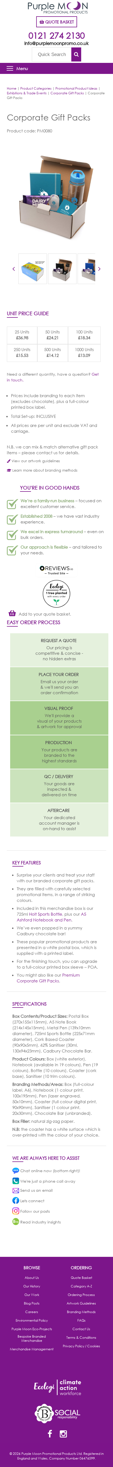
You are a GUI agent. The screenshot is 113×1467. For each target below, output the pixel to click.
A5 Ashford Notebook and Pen (51, 917)
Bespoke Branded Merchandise (32, 1338)
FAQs (81, 1320)
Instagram (63, 1434)
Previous (13, 269)
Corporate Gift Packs (67, 93)
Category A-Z (81, 1286)
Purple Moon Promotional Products (57, 7)
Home (11, 88)
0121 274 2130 (57, 35)
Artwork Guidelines (81, 1303)
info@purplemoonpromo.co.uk (56, 43)
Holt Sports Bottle (45, 914)
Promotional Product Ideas (76, 88)
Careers (31, 1312)
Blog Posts (31, 1303)
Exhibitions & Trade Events (27, 93)
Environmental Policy (32, 1320)
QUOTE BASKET (59, 22)
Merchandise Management (31, 1349)
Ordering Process (81, 1295)
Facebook (50, 1434)
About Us (32, 1278)
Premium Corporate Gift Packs (48, 978)
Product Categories (36, 88)
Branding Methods (81, 1312)
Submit (76, 54)
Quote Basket (81, 1278)
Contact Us (81, 1329)
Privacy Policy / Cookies (81, 1346)
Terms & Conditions (81, 1337)
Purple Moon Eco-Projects (32, 1329)
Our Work (31, 1295)
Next (99, 269)
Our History (31, 1286)
